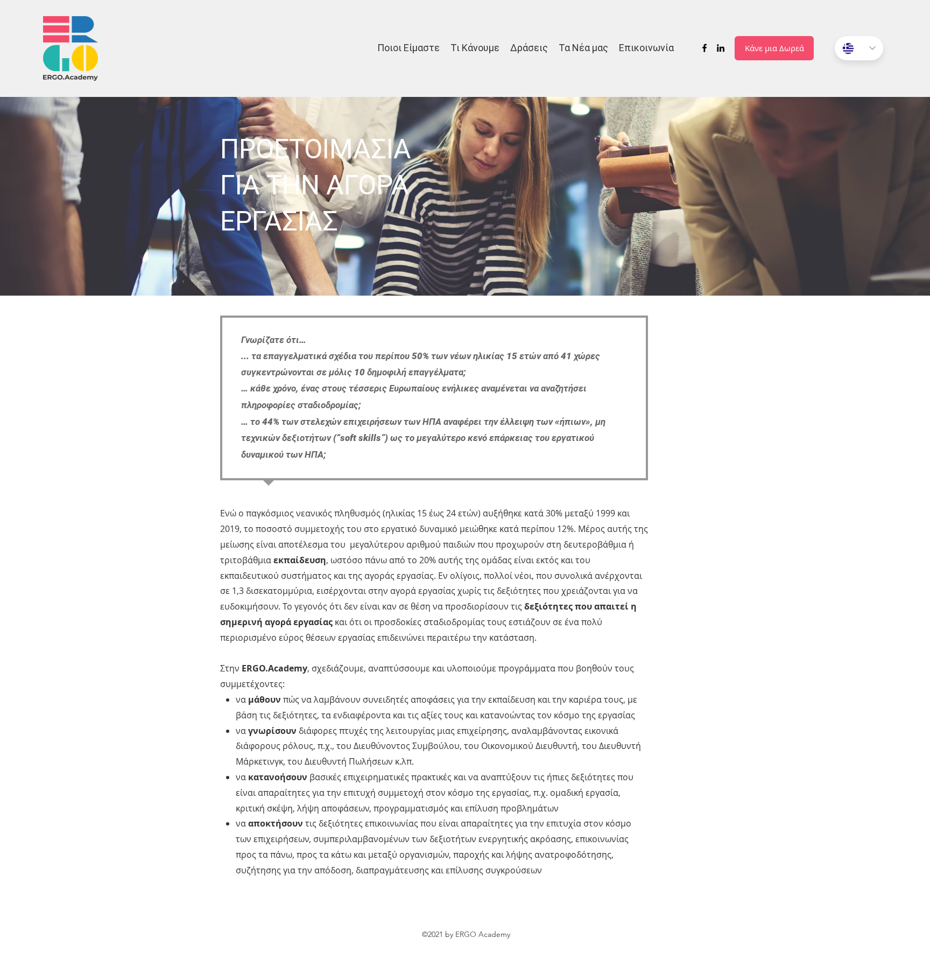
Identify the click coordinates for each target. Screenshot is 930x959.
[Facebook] (704, 48)
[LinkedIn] (720, 48)
